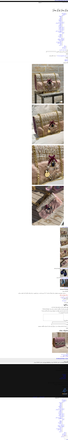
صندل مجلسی (61, 414)
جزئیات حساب (63, 377)
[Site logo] (61, 8)
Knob (61, 19)
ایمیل (67, 324)
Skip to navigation (58, 0)
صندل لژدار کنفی (59, 417)
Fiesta (61, 18)
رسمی (60, 34)
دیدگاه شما (66, 320)
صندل (63, 15)
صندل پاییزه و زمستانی (60, 409)
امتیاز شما (66, 312)
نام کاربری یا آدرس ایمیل (62, 51)
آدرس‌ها (64, 376)
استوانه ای (60, 36)
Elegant (60, 16)
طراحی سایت (41, 396)
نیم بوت (62, 38)
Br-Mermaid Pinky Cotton (62, 358)
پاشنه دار (60, 412)
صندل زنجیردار (61, 415)
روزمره (60, 37)
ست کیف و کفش (61, 39)
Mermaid (60, 20)
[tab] (64, 300)
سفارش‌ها (64, 374)
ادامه (67, 57)
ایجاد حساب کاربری (62, 49)
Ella (61, 17)
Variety (60, 407)
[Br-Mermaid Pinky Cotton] (60, 352)
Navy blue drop (65, 277)
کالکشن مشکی (61, 40)
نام (67, 322)
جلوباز (61, 410)
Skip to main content (64, 0)
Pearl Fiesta (66, 287)
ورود (67, 53)
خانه (67, 268)
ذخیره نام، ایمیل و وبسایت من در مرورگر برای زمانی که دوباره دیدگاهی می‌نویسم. (52, 326)
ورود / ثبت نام (63, 436)
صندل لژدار (60, 43)
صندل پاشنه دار (59, 42)
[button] (64, 354)
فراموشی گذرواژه (63, 378)
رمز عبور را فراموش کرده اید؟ (62, 55)
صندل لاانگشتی (61, 418)
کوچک (61, 35)
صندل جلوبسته (61, 413)
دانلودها (64, 375)
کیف (63, 33)
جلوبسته (60, 411)
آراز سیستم (35, 396)
